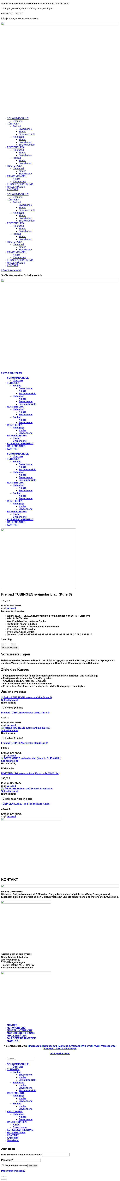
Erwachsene (25, 129)
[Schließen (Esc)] (2, 1176)
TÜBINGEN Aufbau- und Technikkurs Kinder (25, 804)
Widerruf (87, 1046)
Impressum (35, 1046)
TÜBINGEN (13, 123)
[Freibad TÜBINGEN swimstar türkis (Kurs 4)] (26, 697)
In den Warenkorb (9, 648)
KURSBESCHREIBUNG (20, 184)
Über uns (17, 121)
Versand (11, 608)
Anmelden (33, 1166)
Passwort (7, 1160)
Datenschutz (50, 1046)
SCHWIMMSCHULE (18, 118)
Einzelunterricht (27, 134)
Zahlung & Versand (69, 1046)
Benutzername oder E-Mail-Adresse (21, 1154)
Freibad (17, 126)
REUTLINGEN (14, 166)
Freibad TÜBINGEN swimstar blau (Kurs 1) (24, 743)
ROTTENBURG (15, 147)
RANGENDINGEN (16, 176)
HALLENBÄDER (16, 187)
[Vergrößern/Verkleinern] (5, 1176)
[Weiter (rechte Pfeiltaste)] (5, 1179)
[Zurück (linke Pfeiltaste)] (2, 1179)
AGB (96, 1046)
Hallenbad (18, 137)
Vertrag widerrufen (60, 1053)
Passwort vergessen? (13, 1171)
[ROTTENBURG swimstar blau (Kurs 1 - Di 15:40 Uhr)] (31, 758)
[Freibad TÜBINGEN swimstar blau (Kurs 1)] (25, 728)
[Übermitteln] (8, 1062)
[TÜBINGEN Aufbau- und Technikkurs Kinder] (27, 788)
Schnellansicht (9, 700)
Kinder (22, 131)
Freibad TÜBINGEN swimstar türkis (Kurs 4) (25, 712)
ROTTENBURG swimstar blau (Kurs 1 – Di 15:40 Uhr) (30, 773)
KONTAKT (12, 189)
